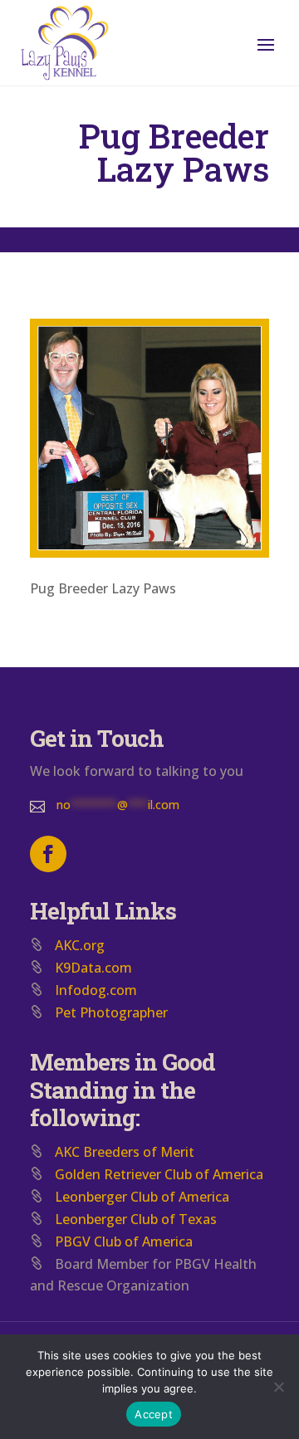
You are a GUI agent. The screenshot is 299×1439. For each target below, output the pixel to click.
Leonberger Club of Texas (136, 1219)
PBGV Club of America (124, 1241)
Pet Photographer (111, 1012)
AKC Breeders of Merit (124, 1152)
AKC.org (80, 945)
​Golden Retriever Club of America (159, 1174)
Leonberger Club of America (142, 1197)
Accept (154, 1414)
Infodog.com (96, 990)
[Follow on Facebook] (48, 854)
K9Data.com (93, 968)
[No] (278, 1386)
